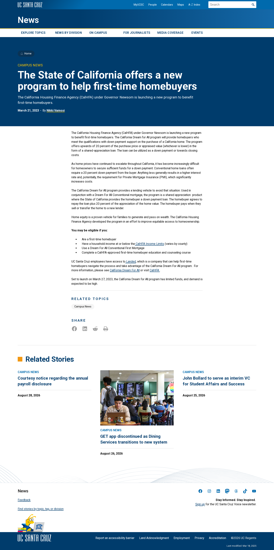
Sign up (200, 504)
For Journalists (136, 33)
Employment (182, 538)
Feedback (24, 500)
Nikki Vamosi (56, 110)
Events (197, 33)
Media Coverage (170, 33)
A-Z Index (194, 4)
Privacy (199, 538)
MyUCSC (139, 4)
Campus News (82, 306)
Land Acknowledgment (154, 538)
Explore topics (33, 33)
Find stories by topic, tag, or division (41, 509)
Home (28, 53)
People (152, 4)
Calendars (167, 4)
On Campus (98, 33)
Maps (180, 4)
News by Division (68, 33)
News (28, 20)
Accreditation (217, 538)
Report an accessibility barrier (114, 538)
